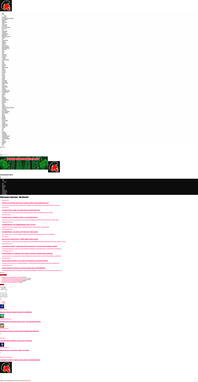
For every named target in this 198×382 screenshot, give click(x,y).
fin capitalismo (4, 80)
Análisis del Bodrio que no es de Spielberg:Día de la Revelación (12, 281)
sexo (2, 129)
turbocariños (4, 141)
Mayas (3, 103)
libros (3, 96)
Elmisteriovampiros (5, 67)
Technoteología (4, 134)
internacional (4, 89)
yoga (3, 145)
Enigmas (3, 68)
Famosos (3, 76)
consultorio (4, 57)
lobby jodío (3, 97)
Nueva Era (3, 115)
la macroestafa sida (5, 92)
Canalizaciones (4, 49)
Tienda (3, 14)
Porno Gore (4, 121)
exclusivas (3, 75)
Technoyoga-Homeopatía (6, 136)
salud (3, 128)
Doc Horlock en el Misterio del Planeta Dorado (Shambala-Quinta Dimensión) (14, 279)
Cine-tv (3, 53)
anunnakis (3, 37)
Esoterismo (4, 72)
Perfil (3, 30)
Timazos (3, 139)
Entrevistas (4, 70)
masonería (3, 101)
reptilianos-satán (5, 125)
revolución (3, 127)
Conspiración (4, 54)
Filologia (3, 79)
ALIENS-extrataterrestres (6, 36)
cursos (3, 61)
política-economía (5, 120)
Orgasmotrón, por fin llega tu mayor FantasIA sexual (10, 282)
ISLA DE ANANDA (4, 31)
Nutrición (3, 116)
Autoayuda (3, 44)
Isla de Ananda (4, 194)
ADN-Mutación (4, 35)
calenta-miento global (5, 46)
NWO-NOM (3, 118)
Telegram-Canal (4, 24)
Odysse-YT (3, 186)
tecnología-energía (5, 137)
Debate (3, 62)
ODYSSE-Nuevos (4, 22)
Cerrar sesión (4, 28)
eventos (3, 74)
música (3, 114)
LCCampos (3, 94)
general (3, 84)
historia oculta (4, 85)
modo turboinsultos (5, 112)
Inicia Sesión (4, 193)
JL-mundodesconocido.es (6, 90)
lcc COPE (3, 93)
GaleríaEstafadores (5, 83)
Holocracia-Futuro (5, 86)
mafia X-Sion (4, 98)
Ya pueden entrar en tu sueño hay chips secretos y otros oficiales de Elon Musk (14, 278)
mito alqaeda (4, 108)
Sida (2, 130)
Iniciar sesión (4, 17)
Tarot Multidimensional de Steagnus (8, 18)
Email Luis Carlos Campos (6, 27)
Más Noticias (2, 272)
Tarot (3, 184)
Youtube (3, 23)
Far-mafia (3, 77)
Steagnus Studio (27, 380)
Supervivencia (4, 133)
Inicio (3, 13)
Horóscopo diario (4, 19)
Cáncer (3, 50)
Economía (3, 66)
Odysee (3, 188)
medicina (3, 105)
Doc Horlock (4, 64)
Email (3, 183)
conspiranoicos (4, 55)
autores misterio (4, 45)
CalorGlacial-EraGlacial (5, 48)
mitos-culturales (4, 110)
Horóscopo (3, 185)
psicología (3, 123)
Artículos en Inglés (5, 40)
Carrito (5, 15)
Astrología (3, 41)
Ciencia (3, 52)
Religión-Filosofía (5, 124)
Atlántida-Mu (4, 43)
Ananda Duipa (4, 32)
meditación (4, 106)
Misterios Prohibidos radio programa (8, 107)
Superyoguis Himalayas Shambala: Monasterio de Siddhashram (12, 277)
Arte (2, 39)
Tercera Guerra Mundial (6, 138)
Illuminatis (3, 88)
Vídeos (3, 143)
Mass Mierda (4, 102)
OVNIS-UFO (4, 119)
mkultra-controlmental (5, 111)
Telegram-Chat (4, 26)
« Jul (0, 299)
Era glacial (3, 71)
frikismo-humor (4, 81)
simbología (4, 132)
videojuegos (4, 142)
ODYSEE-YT (4, 21)
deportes (3, 63)
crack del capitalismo (5, 59)
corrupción (3, 58)
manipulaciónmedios (5, 99)
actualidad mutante (5, 33)
